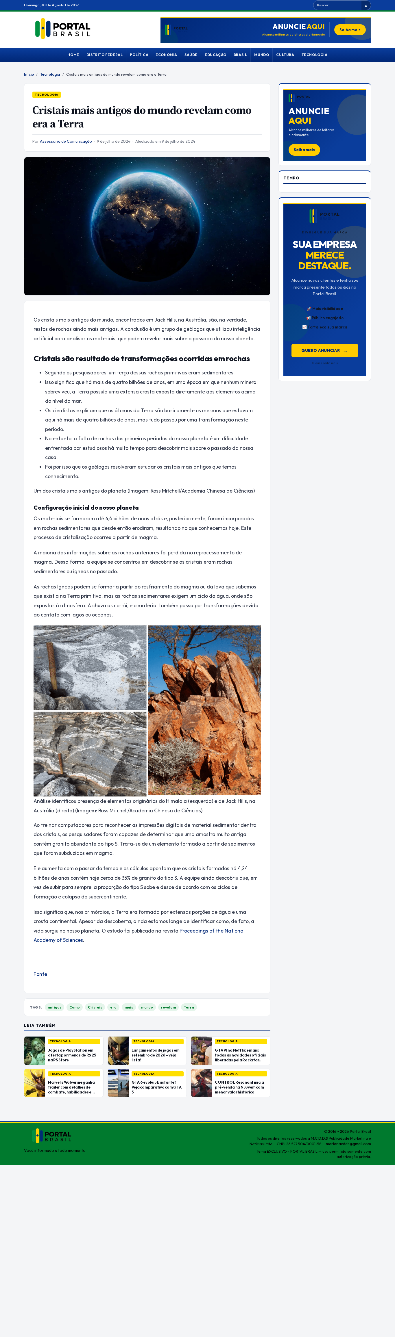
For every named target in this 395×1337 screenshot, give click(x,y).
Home (73, 55)
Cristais (95, 1007)
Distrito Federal (104, 55)
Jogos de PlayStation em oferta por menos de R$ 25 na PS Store (72, 1055)
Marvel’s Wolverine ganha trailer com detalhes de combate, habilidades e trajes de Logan (71, 1089)
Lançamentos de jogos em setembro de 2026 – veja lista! (156, 1055)
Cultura (285, 55)
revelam (168, 1007)
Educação (215, 55)
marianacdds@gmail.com (348, 1143)
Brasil (240, 55)
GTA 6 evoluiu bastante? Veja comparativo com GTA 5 (157, 1087)
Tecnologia (315, 55)
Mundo (261, 55)
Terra (189, 1007)
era (113, 1007)
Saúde (191, 55)
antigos (54, 1007)
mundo (147, 1007)
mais (129, 1007)
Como (74, 1007)
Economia (166, 55)
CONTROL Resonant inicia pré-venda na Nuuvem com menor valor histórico (239, 1087)
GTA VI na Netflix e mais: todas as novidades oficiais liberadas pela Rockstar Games (240, 1057)
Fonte (40, 974)
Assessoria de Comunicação (66, 141)
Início (29, 74)
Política (139, 55)
